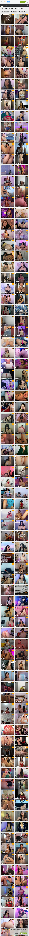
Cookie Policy (19, 930)
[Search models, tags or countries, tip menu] (27, 5)
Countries (15, 11)
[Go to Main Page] (9, 1)
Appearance (6, 11)
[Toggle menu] (1, 2)
